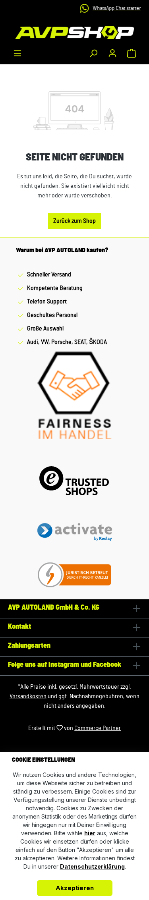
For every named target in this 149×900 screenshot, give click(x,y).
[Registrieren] (112, 53)
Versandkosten (28, 696)
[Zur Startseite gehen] (74, 32)
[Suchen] (93, 53)
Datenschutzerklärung (92, 866)
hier (89, 833)
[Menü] (17, 53)
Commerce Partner (97, 728)
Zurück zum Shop (74, 221)
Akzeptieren (75, 888)
